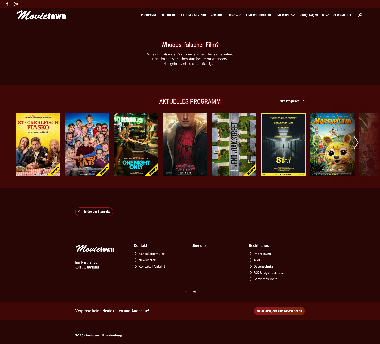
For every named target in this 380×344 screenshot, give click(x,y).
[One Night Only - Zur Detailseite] (136, 144)
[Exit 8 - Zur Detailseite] (283, 144)
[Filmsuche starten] (360, 15)
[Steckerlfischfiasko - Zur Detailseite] (38, 144)
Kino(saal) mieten (312, 15)
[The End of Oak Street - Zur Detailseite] (234, 144)
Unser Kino (283, 15)
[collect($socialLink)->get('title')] (7, 4)
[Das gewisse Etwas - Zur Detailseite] (87, 144)
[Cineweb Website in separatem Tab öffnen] (87, 267)
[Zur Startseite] (43, 15)
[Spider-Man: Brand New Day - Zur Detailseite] (185, 144)
